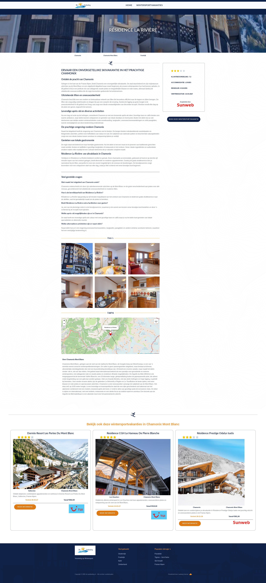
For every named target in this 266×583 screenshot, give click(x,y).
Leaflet (141, 353)
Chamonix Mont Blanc (75, 359)
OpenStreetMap (149, 353)
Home (129, 5)
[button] (110, 333)
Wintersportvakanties (149, 5)
